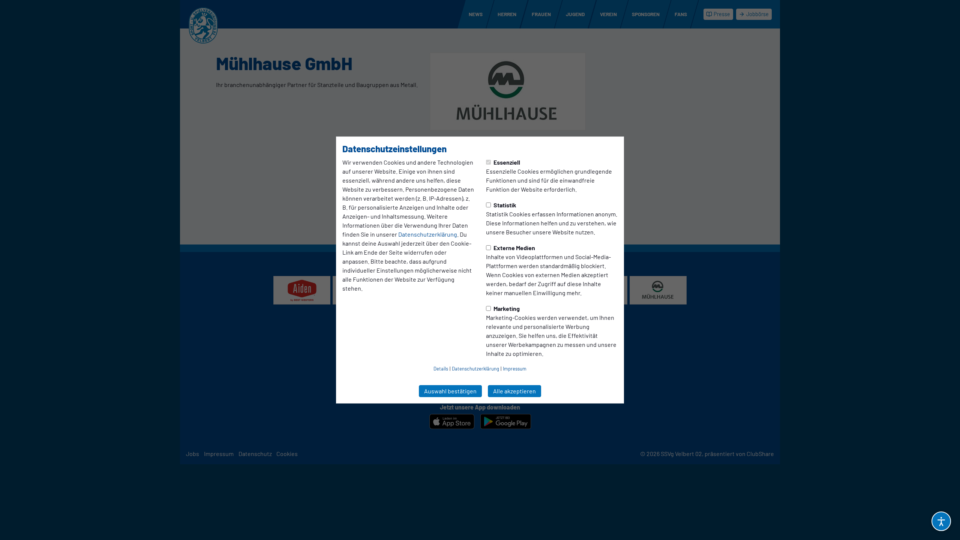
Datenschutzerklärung (427, 234)
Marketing (506, 308)
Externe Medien (513, 247)
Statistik (504, 204)
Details (441, 369)
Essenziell (506, 162)
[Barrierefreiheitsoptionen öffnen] (941, 521)
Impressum (514, 369)
